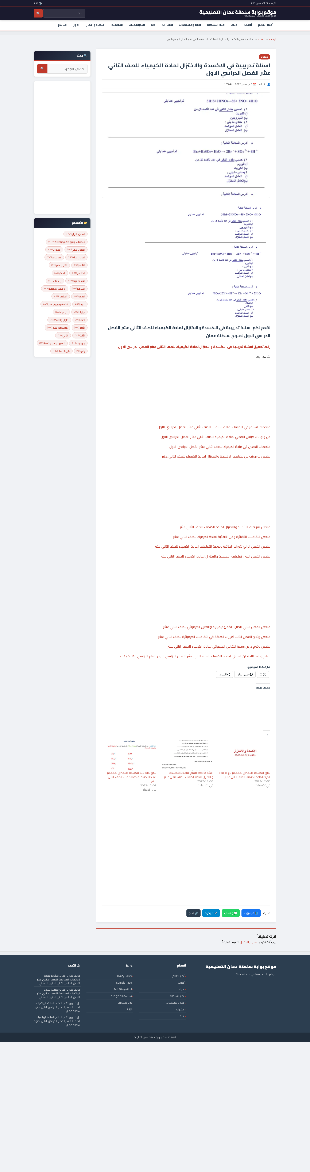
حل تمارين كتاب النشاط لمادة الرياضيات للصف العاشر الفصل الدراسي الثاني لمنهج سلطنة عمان (57, 1007)
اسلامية (117, 24)
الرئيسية (272, 39)
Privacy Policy (124, 975)
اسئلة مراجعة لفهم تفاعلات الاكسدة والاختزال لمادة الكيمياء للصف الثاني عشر (188, 775)
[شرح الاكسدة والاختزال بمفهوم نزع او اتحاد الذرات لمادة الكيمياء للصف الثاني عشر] (243, 755)
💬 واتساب (230, 912)
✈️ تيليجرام (211, 912)
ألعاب (248, 24)
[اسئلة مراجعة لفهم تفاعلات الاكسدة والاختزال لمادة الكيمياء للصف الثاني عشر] (186, 755)
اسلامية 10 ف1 (123, 989)
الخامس (78, 273)
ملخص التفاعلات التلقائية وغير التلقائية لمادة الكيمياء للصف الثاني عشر (221, 536)
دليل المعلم (61, 351)
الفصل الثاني (76, 249)
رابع (81, 351)
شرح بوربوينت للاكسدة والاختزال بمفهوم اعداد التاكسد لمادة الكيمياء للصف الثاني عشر (131, 777)
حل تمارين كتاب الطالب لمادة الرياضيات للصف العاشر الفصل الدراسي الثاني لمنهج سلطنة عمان (57, 1021)
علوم (80, 304)
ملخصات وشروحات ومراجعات (67, 241)
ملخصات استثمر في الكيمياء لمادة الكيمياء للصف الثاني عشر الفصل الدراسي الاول (214, 427)
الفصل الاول (75, 234)
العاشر (59, 273)
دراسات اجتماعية (55, 288)
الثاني (63, 335)
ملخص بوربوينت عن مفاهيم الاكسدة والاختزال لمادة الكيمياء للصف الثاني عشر (216, 456)
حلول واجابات (59, 319)
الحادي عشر (76, 257)
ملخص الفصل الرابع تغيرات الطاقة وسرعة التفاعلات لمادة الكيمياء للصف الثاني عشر (212, 546)
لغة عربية (54, 257)
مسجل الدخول (249, 942)
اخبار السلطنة (216, 24)
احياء (234, 24)
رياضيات (55, 280)
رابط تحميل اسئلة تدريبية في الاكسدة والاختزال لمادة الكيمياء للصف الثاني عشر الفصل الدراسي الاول (194, 346)
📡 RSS (38, 3)
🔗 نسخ (193, 913)
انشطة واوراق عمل (55, 304)
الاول (76, 24)
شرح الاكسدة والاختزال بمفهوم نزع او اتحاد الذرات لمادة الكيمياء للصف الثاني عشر (244, 775)
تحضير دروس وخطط (52, 343)
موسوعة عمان (57, 327)
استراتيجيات (137, 24)
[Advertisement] (186, 379)
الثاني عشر (59, 265)
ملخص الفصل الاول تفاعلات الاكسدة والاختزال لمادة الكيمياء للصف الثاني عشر (215, 556)
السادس (60, 296)
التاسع (62, 24)
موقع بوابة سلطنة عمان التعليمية (150, 1037)
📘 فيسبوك (251, 912)
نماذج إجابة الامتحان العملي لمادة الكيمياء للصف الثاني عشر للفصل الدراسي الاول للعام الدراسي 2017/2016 (195, 656)
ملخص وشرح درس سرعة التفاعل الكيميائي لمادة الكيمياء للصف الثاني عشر (219, 646)
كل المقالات (124, 1002)
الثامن (79, 327)
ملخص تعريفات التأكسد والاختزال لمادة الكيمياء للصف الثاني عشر (225, 527)
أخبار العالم (265, 24)
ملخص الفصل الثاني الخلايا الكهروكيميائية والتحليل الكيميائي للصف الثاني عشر (216, 627)
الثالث (80, 335)
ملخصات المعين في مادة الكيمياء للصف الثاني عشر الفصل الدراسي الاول (219, 446)
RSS (129, 1009)
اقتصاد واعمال (95, 24)
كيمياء (261, 39)
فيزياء (79, 312)
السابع (79, 296)
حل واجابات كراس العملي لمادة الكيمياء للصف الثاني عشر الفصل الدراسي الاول (215, 436)
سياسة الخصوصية (121, 995)
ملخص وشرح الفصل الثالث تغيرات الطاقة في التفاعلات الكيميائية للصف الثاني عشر (214, 636)
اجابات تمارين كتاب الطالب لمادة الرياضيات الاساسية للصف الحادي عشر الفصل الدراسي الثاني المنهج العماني (59, 993)
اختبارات (167, 24)
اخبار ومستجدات (190, 24)
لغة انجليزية (76, 280)
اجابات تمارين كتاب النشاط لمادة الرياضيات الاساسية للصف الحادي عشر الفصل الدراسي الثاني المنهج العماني (59, 979)
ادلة (153, 24)
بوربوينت (78, 343)
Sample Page (124, 982)
